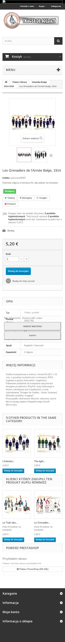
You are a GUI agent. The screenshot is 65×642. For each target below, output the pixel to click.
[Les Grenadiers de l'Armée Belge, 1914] (24, 154)
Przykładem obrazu (14, 558)
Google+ (43, 198)
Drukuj (11, 230)
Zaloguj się (56, 6)
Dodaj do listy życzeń (23, 281)
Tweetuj (11, 198)
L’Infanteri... (8, 461)
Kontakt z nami (27, 6)
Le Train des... (10, 522)
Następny (51, 155)
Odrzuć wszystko (32, 326)
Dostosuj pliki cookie (32, 318)
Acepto (32, 335)
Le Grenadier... (42, 522)
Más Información (12, 318)
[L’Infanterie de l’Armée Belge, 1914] (16, 443)
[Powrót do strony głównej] (6, 82)
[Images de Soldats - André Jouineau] (32, 20)
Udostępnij (26, 198)
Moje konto (10, 612)
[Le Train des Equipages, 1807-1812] (16, 504)
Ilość (8, 254)
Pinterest (11, 204)
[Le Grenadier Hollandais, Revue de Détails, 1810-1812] (48, 504)
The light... (39, 461)
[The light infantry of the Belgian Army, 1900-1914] (48, 443)
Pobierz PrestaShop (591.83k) (33, 569)
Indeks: (6, 178)
